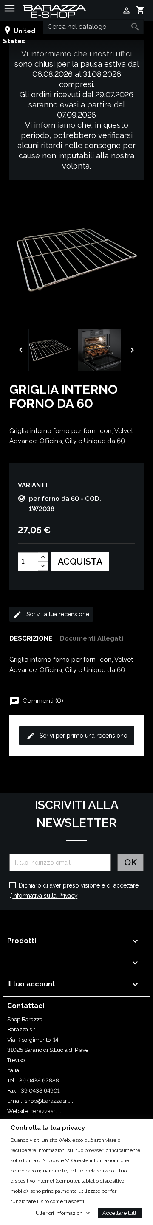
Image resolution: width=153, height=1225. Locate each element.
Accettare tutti (120, 1212)
